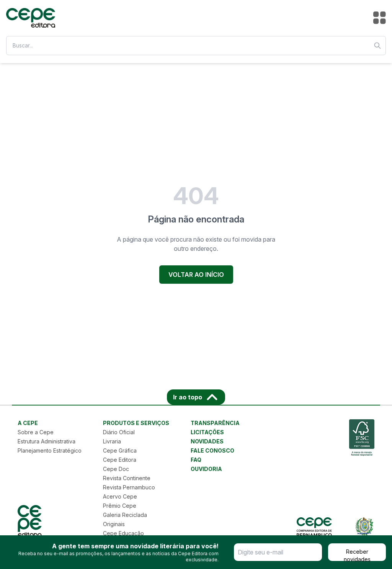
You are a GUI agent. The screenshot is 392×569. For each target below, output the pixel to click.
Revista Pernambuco (129, 487)
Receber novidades (357, 554)
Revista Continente (126, 478)
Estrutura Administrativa (46, 441)
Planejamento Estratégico (50, 450)
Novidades (207, 441)
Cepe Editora (119, 459)
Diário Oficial (119, 432)
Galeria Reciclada (125, 515)
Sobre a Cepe (36, 432)
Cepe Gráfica (120, 450)
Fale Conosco (212, 450)
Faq (196, 459)
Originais (114, 524)
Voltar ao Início (196, 274)
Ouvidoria (206, 469)
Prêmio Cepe (119, 505)
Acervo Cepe (120, 496)
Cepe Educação (123, 533)
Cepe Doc (116, 469)
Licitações (207, 432)
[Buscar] (377, 45)
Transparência (215, 423)
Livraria (112, 441)
